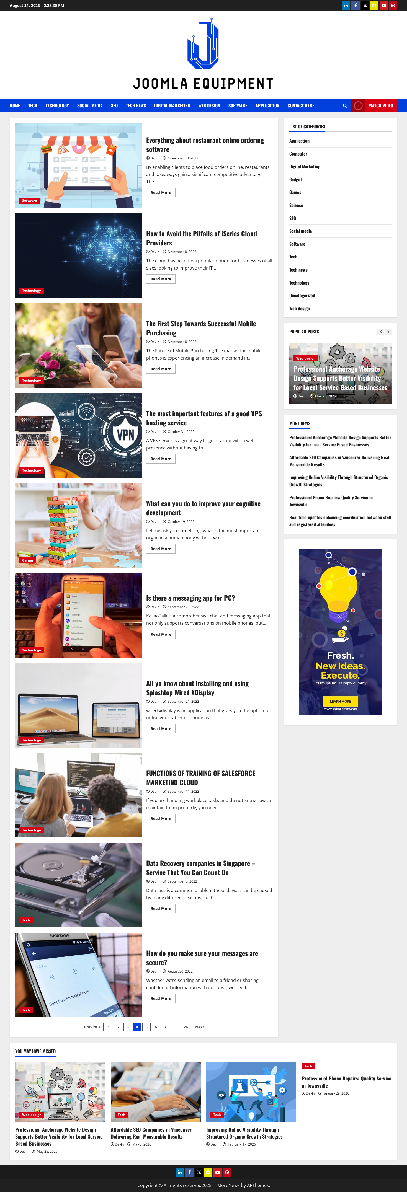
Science (296, 205)
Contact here (301, 105)
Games (28, 560)
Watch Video (381, 105)
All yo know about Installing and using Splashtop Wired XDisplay (78, 705)
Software (237, 105)
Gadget (295, 179)
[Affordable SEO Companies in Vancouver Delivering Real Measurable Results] (156, 1092)
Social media (90, 105)
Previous (92, 1027)
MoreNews (228, 1185)
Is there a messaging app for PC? (78, 615)
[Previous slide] (380, 332)
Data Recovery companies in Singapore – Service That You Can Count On (78, 885)
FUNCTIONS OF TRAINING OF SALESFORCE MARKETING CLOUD (78, 795)
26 (186, 1027)
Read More (163, 193)
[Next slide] (388, 332)
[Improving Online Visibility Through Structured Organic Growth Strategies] (251, 1092)
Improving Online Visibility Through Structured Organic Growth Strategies (244, 1133)
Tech (32, 105)
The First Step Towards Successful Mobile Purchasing (78, 345)
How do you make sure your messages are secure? (78, 975)
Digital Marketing (172, 105)
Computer (298, 153)
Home (15, 105)
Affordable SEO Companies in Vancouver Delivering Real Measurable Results (332, 378)
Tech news (136, 105)
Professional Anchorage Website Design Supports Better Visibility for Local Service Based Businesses (340, 441)
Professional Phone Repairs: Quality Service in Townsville (346, 1082)
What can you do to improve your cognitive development (78, 525)
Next (199, 1027)
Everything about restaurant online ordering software (78, 165)
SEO (114, 105)
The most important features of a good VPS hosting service (78, 435)
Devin (154, 158)
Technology (57, 105)
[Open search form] (345, 105)
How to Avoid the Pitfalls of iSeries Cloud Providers (78, 255)
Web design (209, 105)
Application (267, 105)
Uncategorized (302, 295)
